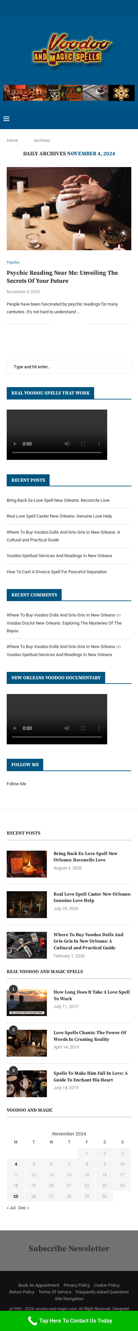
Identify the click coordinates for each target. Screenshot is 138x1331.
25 (15, 1196)
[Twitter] (34, 7)
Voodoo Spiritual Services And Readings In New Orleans (59, 555)
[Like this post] (54, 323)
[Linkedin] (60, 7)
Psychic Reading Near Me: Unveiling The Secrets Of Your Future (62, 277)
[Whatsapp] (104, 7)
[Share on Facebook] (62, 323)
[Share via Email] (83, 323)
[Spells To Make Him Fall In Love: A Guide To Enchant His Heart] (27, 1083)
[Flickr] (69, 7)
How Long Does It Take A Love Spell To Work (92, 995)
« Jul (11, 1207)
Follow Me (16, 783)
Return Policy (21, 1291)
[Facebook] (25, 7)
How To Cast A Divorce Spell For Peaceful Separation (57, 571)
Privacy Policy (77, 1285)
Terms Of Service (55, 1291)
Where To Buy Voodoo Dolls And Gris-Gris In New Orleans (61, 615)
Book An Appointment (38, 1285)
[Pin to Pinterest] (76, 323)
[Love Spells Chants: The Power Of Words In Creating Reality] (27, 1043)
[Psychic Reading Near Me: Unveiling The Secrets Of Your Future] (69, 208)
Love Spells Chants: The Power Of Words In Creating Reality (90, 1036)
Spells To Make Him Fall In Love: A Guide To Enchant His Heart (91, 1076)
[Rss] (112, 7)
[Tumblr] (77, 7)
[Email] (95, 7)
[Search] (131, 119)
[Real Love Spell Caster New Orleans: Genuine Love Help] (27, 904)
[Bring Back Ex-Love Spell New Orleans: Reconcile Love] (27, 864)
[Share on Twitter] (69, 323)
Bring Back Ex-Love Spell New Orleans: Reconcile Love (58, 500)
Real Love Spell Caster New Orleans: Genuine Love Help (59, 516)
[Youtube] (86, 7)
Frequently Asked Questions (102, 1291)
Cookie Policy (107, 1285)
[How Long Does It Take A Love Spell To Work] (27, 1002)
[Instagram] (43, 7)
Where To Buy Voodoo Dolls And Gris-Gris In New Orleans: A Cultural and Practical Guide (88, 941)
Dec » (23, 1207)
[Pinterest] (51, 7)
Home (12, 140)
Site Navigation (69, 1298)
